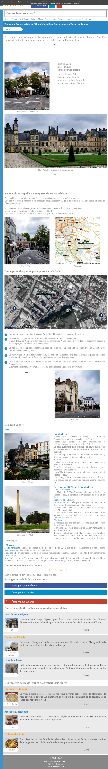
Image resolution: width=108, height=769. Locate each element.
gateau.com (60, 761)
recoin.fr (57, 757)
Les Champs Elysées (16, 614)
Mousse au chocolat (16, 711)
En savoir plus (66, 3)
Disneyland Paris (14, 637)
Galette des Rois (14, 734)
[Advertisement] (54, 52)
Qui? (49, 766)
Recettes (59, 764)
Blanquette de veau (16, 688)
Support (56, 766)
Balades (51, 764)
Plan (62, 766)
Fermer (76, 3)
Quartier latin (13, 660)
